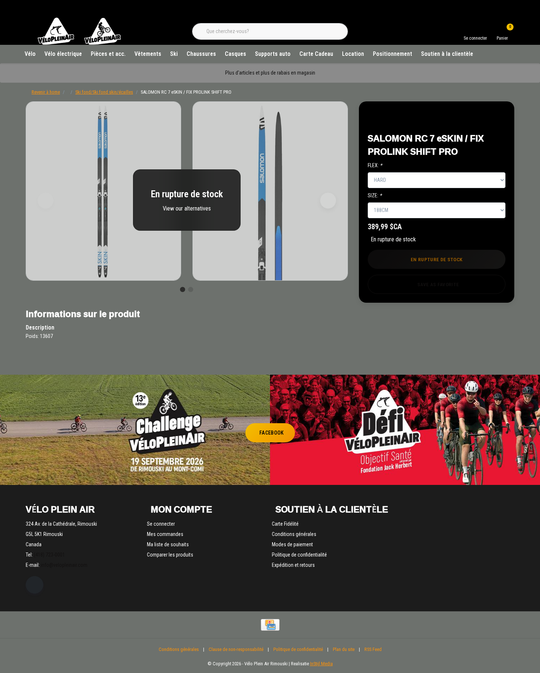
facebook (271, 433)
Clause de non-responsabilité (236, 649)
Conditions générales (179, 649)
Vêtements (147, 53)
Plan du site (343, 649)
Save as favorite (438, 284)
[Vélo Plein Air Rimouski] (79, 43)
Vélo (30, 53)
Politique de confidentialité (298, 649)
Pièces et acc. (108, 53)
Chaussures (201, 53)
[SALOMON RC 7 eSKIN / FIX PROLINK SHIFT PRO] (103, 191)
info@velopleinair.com (64, 565)
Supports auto (273, 53)
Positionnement (392, 53)
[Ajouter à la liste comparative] (492, 118)
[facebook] (34, 585)
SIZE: (375, 195)
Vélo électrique (63, 53)
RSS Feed (373, 649)
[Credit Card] (270, 625)
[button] (475, 118)
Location (353, 53)
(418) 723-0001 (49, 555)
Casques (235, 53)
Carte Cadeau (316, 53)
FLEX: (375, 165)
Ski (174, 53)
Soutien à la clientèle (447, 53)
